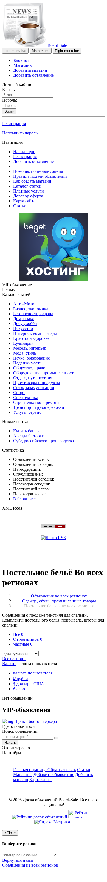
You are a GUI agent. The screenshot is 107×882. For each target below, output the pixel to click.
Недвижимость (27, 363)
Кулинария (23, 343)
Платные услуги (28, 191)
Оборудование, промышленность (44, 372)
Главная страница (30, 769)
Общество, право (29, 368)
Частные (22, 644)
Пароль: (9, 100)
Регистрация (14, 123)
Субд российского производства (43, 440)
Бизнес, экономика (30, 308)
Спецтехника (25, 397)
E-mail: (8, 89)
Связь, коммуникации (33, 387)
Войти (9, 111)
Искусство (23, 328)
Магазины (23, 65)
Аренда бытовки (28, 435)
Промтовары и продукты (36, 382)
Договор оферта (28, 196)
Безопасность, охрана (33, 313)
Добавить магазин (30, 70)
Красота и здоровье (31, 338)
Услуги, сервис (27, 412)
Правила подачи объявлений (40, 176)
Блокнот (21, 60)
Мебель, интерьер (29, 348)
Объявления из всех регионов (30, 865)
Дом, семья (23, 318)
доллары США (28, 684)
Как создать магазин (32, 181)
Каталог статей (27, 186)
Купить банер (26, 431)
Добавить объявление (33, 75)
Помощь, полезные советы (38, 171)
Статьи (19, 205)
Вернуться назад (17, 860)
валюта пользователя (32, 673)
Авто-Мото (23, 303)
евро (19, 688)
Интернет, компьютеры (35, 333)
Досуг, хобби (25, 323)
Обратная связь (61, 769)
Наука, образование (31, 358)
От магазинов (27, 639)
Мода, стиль (24, 353)
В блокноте (24, 498)
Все (18, 634)
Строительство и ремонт (36, 402)
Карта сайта (24, 201)
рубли (20, 678)
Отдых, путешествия (32, 377)
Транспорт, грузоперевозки (38, 407)
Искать (10, 742)
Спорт (19, 392)
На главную (24, 151)
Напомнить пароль (20, 133)
